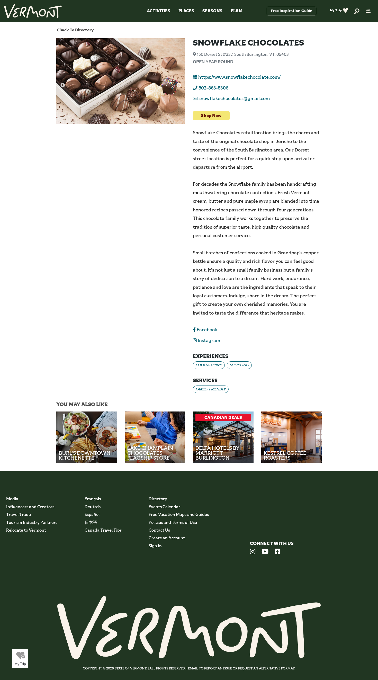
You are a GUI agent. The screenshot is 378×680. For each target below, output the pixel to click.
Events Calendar (164, 506)
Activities (158, 10)
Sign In (155, 545)
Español (92, 514)
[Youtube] (265, 552)
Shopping (239, 365)
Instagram (208, 340)
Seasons (212, 10)
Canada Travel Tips (103, 530)
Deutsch (93, 506)
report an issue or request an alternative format (249, 668)
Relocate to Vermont (26, 530)
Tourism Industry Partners (31, 522)
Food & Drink (209, 365)
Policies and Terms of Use (173, 522)
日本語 (91, 522)
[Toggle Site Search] (356, 10)
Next (178, 85)
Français (93, 498)
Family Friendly (211, 389)
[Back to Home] (33, 11)
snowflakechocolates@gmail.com (234, 98)
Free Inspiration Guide (291, 11)
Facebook (206, 329)
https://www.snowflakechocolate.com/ (239, 77)
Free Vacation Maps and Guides (179, 514)
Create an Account (167, 537)
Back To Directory (76, 30)
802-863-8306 (212, 88)
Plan (236, 10)
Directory (158, 498)
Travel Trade (18, 514)
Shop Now (211, 115)
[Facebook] (277, 552)
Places (186, 10)
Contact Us (159, 530)
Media (12, 498)
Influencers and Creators (30, 506)
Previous (62, 85)
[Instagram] (252, 552)
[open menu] (368, 11)
